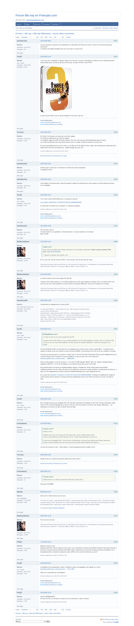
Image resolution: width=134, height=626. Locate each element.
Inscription (46, 24)
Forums (18, 24)
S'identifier (55, 24)
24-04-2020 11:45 (45, 56)
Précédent (24, 37)
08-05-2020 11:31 (45, 471)
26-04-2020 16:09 (45, 226)
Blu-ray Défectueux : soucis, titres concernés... (54, 33)
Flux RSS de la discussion (110, 619)
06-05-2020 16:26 (45, 399)
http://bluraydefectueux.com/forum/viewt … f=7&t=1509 (57, 569)
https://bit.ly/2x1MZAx (54, 251)
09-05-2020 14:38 (45, 516)
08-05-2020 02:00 (45, 455)
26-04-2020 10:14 (45, 195)
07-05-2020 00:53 (45, 423)
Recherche (37, 24)
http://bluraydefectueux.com (53, 122)
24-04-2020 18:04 (45, 163)
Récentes (106, 28)
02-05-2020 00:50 (45, 274)
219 (55, 37)
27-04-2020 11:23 (45, 241)
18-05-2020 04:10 (45, 563)
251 (63, 37)
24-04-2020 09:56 (45, 41)
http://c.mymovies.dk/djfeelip (56, 508)
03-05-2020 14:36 (45, 300)
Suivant (68, 37)
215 (37, 37)
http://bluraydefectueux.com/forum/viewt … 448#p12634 (57, 358)
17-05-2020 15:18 (45, 542)
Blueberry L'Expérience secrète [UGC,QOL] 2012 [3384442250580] (71, 375)
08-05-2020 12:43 (45, 492)
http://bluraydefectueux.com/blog (53, 124)
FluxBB (115, 622)
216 (42, 37)
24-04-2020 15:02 (45, 132)
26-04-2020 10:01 (45, 179)
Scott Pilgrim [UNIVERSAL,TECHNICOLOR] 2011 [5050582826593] (60, 202)
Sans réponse (114, 28)
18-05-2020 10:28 (45, 592)
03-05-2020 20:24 (45, 329)
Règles (27, 24)
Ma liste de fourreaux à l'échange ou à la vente (53, 156)
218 (50, 37)
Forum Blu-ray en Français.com (36, 15)
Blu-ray (28, 33)
